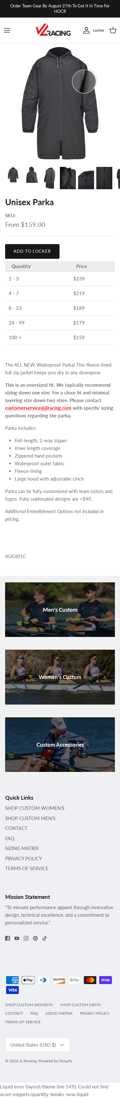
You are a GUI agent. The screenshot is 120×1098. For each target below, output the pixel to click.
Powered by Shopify (55, 1060)
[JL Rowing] (53, 30)
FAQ (9, 838)
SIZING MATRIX (22, 848)
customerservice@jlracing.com (38, 408)
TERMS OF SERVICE (27, 868)
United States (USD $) (33, 1045)
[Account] (85, 30)
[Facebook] (7, 938)
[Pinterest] (35, 938)
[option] (60, 103)
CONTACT (16, 828)
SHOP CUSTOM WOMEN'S (34, 808)
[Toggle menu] (7, 30)
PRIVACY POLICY (23, 858)
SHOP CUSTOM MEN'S (30, 818)
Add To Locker (32, 251)
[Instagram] (26, 938)
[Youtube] (16, 938)
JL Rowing (27, 1060)
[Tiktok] (44, 938)
